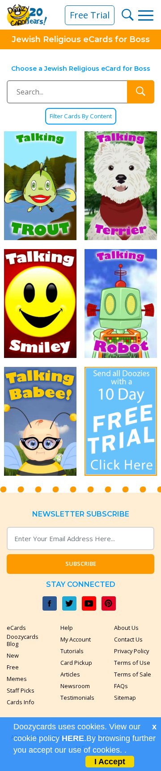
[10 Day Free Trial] (120, 421)
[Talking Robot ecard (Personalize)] (120, 303)
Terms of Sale (132, 674)
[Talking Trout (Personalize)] (40, 185)
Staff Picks (20, 690)
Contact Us (128, 639)
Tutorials (72, 651)
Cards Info (20, 702)
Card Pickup (76, 662)
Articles (70, 674)
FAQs (121, 685)
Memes (17, 678)
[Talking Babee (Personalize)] (40, 421)
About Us (126, 627)
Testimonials (77, 697)
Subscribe (80, 564)
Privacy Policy (131, 651)
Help (66, 627)
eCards (16, 627)
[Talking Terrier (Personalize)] (120, 185)
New (13, 655)
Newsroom (75, 685)
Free (13, 667)
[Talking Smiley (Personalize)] (40, 303)
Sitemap (125, 697)
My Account (75, 639)
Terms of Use (132, 662)
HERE (73, 738)
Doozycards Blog (22, 640)
